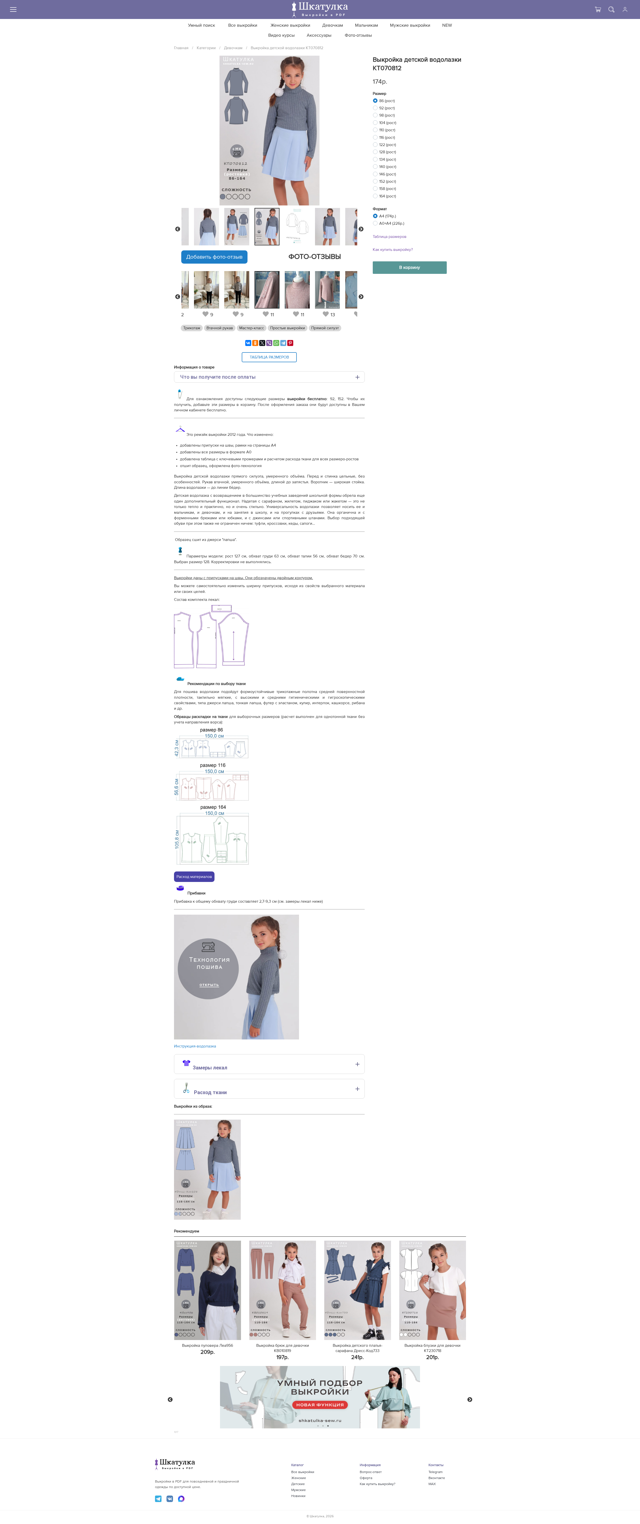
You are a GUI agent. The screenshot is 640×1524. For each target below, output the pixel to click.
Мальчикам (366, 25)
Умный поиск (201, 25)
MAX (432, 1484)
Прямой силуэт (325, 328)
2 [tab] (323, 1426)
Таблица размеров (389, 237)
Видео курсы (281, 35)
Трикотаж (191, 328)
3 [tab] (328, 1426)
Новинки (298, 1496)
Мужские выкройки (410, 25)
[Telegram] (283, 343)
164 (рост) (387, 196)
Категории (206, 48)
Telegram (435, 1472)
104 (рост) (387, 123)
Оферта (366, 1478)
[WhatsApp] (276, 343)
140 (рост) (387, 167)
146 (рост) (387, 174)
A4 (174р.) (387, 216)
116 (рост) (387, 138)
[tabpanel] (268, 226)
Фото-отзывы (358, 35)
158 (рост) (387, 189)
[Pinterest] (290, 343)
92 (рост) (387, 108)
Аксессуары (319, 35)
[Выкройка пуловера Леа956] (207, 1290)
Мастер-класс (251, 328)
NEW (447, 25)
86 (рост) (387, 101)
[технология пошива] (236, 1038)
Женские (298, 1478)
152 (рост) (387, 181)
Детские (298, 1484)
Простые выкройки (287, 328)
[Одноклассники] (255, 343)
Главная (181, 48)
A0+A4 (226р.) (391, 223)
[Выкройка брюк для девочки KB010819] (282, 1290)
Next (361, 229)
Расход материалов (194, 877)
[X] (262, 343)
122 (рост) (387, 145)
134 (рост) (387, 160)
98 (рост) (387, 115)
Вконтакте (436, 1478)
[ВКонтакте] (248, 343)
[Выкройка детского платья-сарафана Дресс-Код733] (357, 1290)
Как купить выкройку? (393, 250)
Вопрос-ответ (371, 1472)
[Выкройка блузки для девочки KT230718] (432, 1290)
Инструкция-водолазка (195, 1046)
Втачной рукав (219, 328)
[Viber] (269, 343)
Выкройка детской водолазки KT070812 (287, 48)
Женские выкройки (290, 25)
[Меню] (13, 9)
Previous (177, 229)
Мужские (298, 1490)
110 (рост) (387, 130)
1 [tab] (318, 1426)
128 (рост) (387, 152)
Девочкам (332, 25)
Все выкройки (242, 25)
